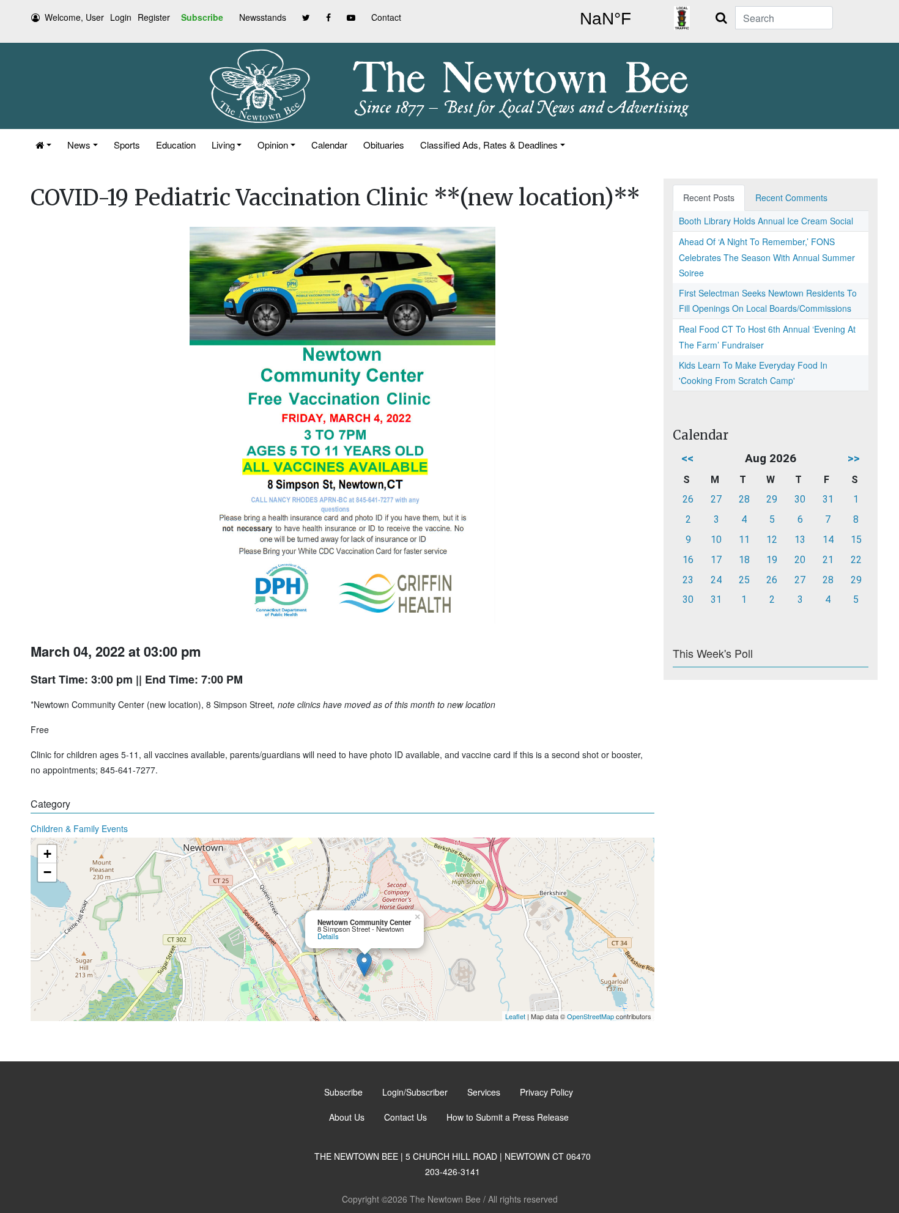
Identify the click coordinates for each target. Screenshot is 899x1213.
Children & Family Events (79, 828)
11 (744, 539)
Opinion (272, 144)
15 (856, 539)
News (79, 144)
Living (223, 144)
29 (771, 499)
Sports (127, 144)
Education (176, 144)
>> (854, 458)
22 (856, 560)
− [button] (47, 872)
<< (687, 458)
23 (688, 580)
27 (716, 499)
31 (828, 499)
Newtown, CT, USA (605, 19)
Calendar (329, 144)
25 (744, 580)
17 (716, 560)
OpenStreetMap (590, 1016)
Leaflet (515, 1016)
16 (688, 560)
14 (828, 539)
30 (799, 499)
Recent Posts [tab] (708, 197)
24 (716, 580)
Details (328, 936)
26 (688, 499)
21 (828, 560)
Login (120, 17)
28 (744, 499)
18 (744, 560)
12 (771, 539)
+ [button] (47, 853)
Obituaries (383, 144)
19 (771, 560)
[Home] (43, 144)
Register (154, 17)
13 (799, 539)
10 (716, 539)
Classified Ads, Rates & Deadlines (489, 144)
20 (799, 560)
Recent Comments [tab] (791, 197)
